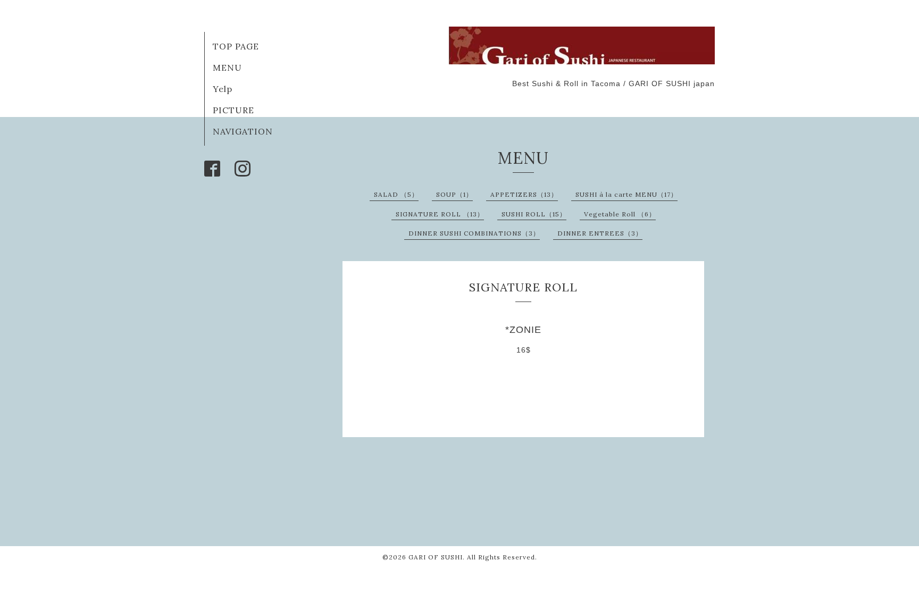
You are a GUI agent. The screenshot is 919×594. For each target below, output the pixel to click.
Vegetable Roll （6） (620, 214)
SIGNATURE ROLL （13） (440, 214)
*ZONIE (523, 329)
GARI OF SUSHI (435, 557)
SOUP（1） (454, 194)
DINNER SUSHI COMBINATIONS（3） (474, 233)
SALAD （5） (396, 194)
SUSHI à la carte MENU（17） (626, 194)
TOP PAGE (236, 46)
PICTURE (233, 110)
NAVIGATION (243, 131)
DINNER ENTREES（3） (599, 233)
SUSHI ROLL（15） (534, 214)
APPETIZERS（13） (524, 194)
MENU (227, 67)
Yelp (222, 88)
